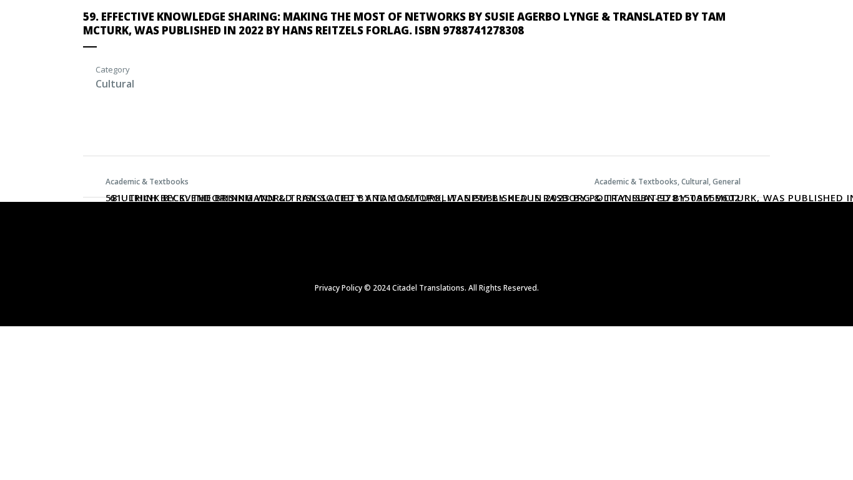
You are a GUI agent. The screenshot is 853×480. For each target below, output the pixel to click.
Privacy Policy (338, 287)
